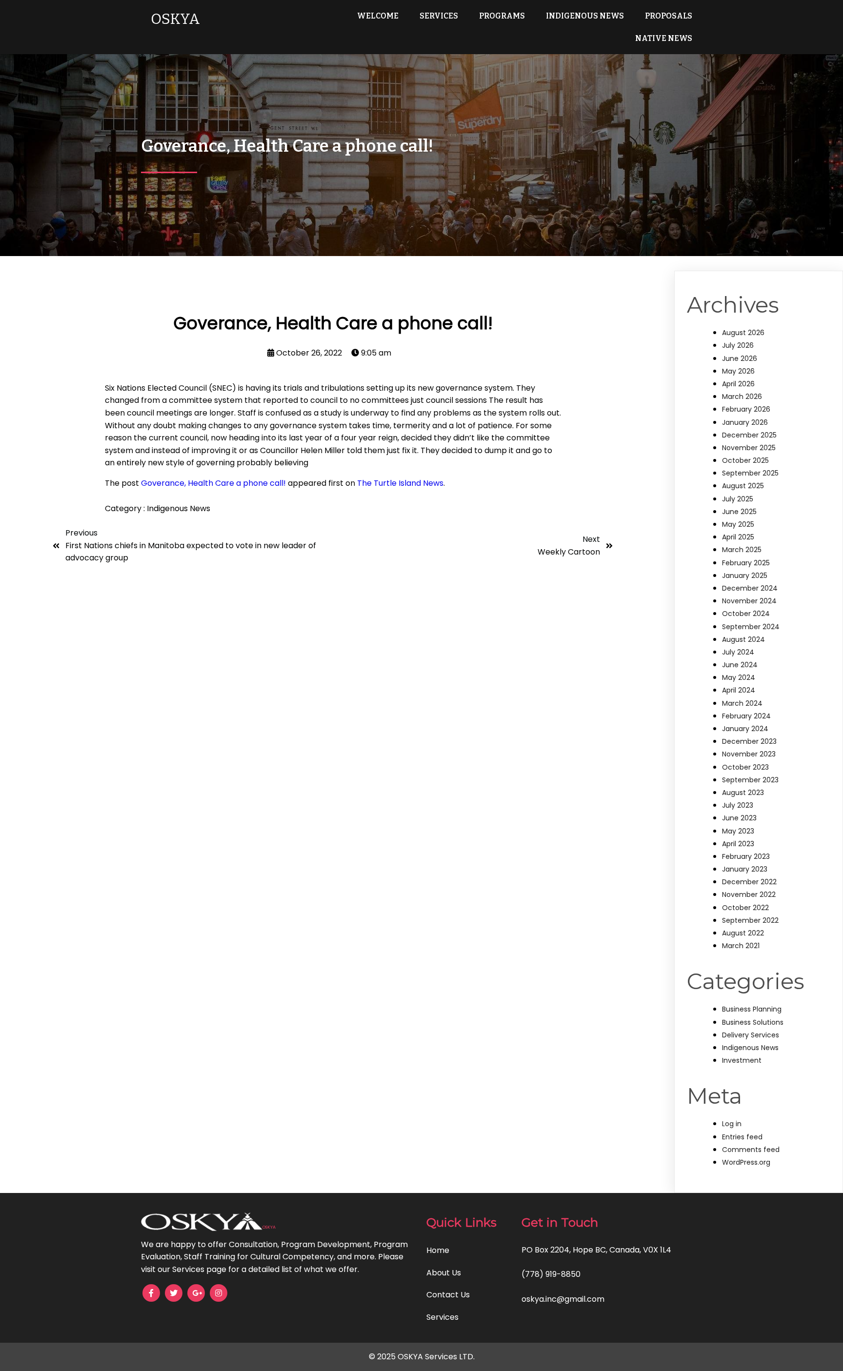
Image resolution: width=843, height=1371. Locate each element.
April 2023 (738, 844)
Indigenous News (178, 508)
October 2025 (745, 460)
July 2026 (738, 345)
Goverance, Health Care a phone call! (213, 483)
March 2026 (742, 396)
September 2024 (751, 627)
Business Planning (752, 1009)
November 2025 (749, 448)
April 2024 (738, 690)
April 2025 (738, 537)
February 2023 (746, 856)
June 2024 (740, 665)
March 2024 (742, 703)
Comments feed (751, 1149)
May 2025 (738, 524)
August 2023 (743, 792)
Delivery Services (750, 1035)
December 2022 (749, 882)
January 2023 (744, 869)
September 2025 (750, 473)
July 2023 (737, 805)
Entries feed (742, 1137)
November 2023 (749, 754)
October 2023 (745, 767)
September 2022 (750, 920)
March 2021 (741, 946)
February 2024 (746, 716)
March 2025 (742, 550)
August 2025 (743, 486)
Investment (742, 1060)
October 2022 (745, 908)
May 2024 (738, 677)
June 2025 (739, 512)
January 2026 (745, 422)
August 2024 (743, 639)
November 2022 (749, 894)
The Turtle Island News (400, 483)
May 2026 (738, 371)
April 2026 (738, 384)
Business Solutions (752, 1022)
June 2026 (739, 358)
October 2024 (746, 613)
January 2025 (744, 575)
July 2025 (737, 499)
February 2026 (746, 409)
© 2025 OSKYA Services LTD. (422, 1356)
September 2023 (750, 780)
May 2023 (738, 831)
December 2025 (749, 435)
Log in (732, 1124)
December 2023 (749, 741)
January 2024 (745, 729)
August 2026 (743, 333)
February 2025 (746, 563)
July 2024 (738, 652)
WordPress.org (746, 1162)
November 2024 (749, 601)
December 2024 (750, 588)
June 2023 (739, 818)
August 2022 (743, 933)
